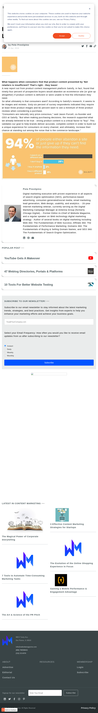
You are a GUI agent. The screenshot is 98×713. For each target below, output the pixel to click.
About (6, 662)
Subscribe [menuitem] (82, 672)
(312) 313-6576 (21, 653)
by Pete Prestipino (18, 45)
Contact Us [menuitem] (8, 677)
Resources (47, 662)
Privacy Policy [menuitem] (88, 708)
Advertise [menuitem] (7, 667)
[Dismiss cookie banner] (89, 9)
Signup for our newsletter (13, 693)
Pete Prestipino (32, 189)
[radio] (49, 346)
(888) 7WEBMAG (22, 650)
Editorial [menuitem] (7, 672)
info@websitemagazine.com (26, 647)
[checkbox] (49, 350)
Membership (85, 662)
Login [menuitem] (80, 667)
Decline (81, 36)
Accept (62, 36)
